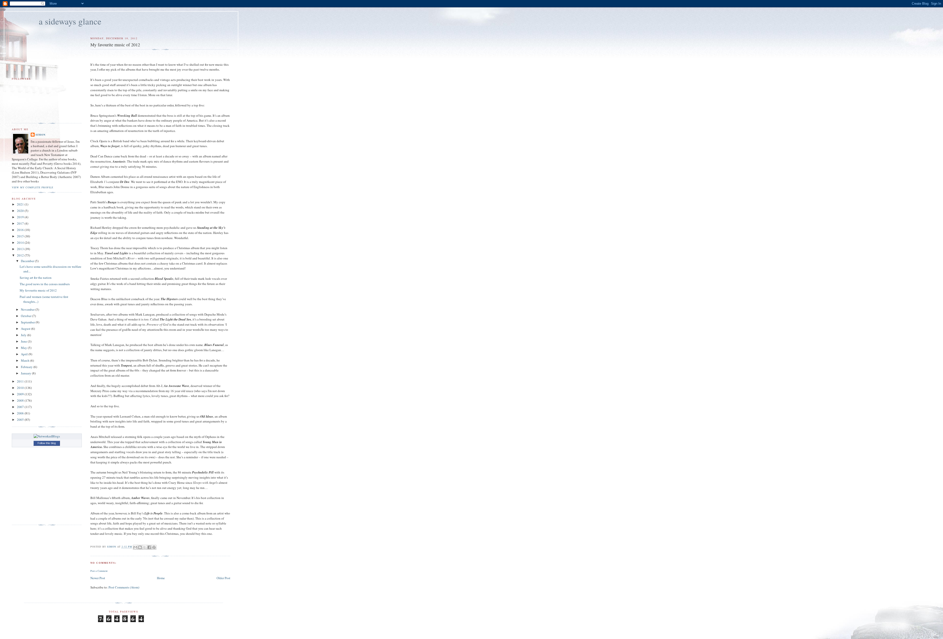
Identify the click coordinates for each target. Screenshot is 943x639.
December (28, 261)
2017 (21, 223)
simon (40, 134)
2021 (21, 204)
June (24, 341)
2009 (21, 394)
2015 (21, 236)
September (28, 322)
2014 (21, 242)
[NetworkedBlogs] (47, 436)
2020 (21, 210)
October (26, 316)
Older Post (223, 578)
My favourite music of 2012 (38, 290)
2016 (21, 230)
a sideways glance (70, 21)
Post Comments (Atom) (124, 587)
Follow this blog (47, 443)
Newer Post (97, 578)
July (24, 335)
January (26, 373)
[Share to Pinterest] (154, 547)
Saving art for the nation (36, 277)
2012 (21, 255)
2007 (21, 407)
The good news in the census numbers (45, 284)
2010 (21, 387)
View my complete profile (32, 187)
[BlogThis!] (140, 547)
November (28, 309)
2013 (21, 249)
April (24, 354)
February (27, 367)
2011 (21, 381)
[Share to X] (144, 547)
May (24, 347)
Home (161, 578)
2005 (21, 419)
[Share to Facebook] (149, 547)
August (26, 328)
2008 (21, 400)
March (25, 360)
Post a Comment (99, 571)
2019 (21, 217)
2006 (21, 413)
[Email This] (135, 547)
